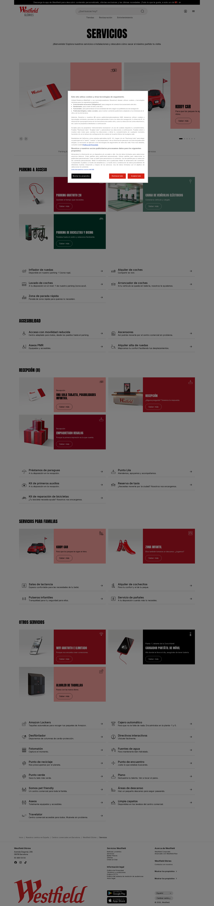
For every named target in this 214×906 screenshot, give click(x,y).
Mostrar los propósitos (81, 176)
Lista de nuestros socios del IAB (82, 169)
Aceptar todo (136, 176)
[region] (108, 137)
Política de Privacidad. (90, 145)
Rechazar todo (117, 176)
